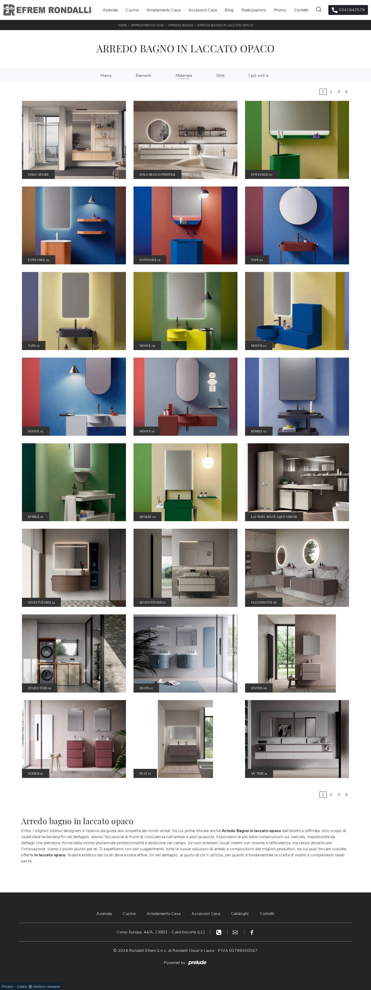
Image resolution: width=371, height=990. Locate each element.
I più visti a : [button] (260, 75)
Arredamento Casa (163, 10)
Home (122, 25)
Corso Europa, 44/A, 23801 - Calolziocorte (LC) (161, 932)
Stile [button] (220, 75)
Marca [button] (105, 75)
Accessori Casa (203, 10)
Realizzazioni (254, 10)
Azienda (110, 10)
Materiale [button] (184, 75)
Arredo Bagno (180, 25)
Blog (229, 10)
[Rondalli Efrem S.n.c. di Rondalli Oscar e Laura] (47, 10)
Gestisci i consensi (46, 986)
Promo (280, 10)
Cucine (132, 10)
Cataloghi (240, 913)
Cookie (22, 986)
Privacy (7, 986)
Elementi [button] (143, 75)
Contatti (301, 10)
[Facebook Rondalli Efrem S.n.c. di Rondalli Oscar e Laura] (251, 932)
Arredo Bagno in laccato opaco (225, 25)
